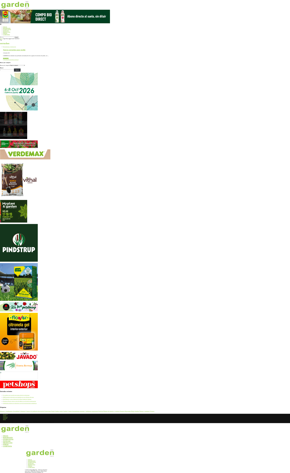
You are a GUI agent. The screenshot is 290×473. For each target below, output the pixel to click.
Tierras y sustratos (144, 411)
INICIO (5, 27)
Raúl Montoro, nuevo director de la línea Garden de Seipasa (17, 399)
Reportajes (128, 411)
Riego (133, 411)
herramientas (76, 411)
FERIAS (5, 33)
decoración (41, 411)
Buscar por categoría (5, 65)
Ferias (52, 411)
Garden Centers (67, 411)
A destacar (22, 411)
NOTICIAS (6, 30)
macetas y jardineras (85, 411)
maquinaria (95, 411)
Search (16, 37)
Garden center (59, 411)
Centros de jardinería (32, 411)
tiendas (137, 411)
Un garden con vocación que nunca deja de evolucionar (16, 395)
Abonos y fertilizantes (6, 411)
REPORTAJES (6, 28)
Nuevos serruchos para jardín (14, 50)
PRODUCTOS (6, 32)
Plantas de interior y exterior (111, 411)
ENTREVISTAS (7, 29)
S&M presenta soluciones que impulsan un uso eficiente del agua (18, 397)
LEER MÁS (6, 58)
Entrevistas (47, 411)
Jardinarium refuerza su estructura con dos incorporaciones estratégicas (20, 403)
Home (1, 38)
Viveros (152, 411)
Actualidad (16, 411)
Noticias (100, 411)
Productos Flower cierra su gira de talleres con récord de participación (19, 401)
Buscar (1, 67)
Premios (122, 411)
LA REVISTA (6, 34)
